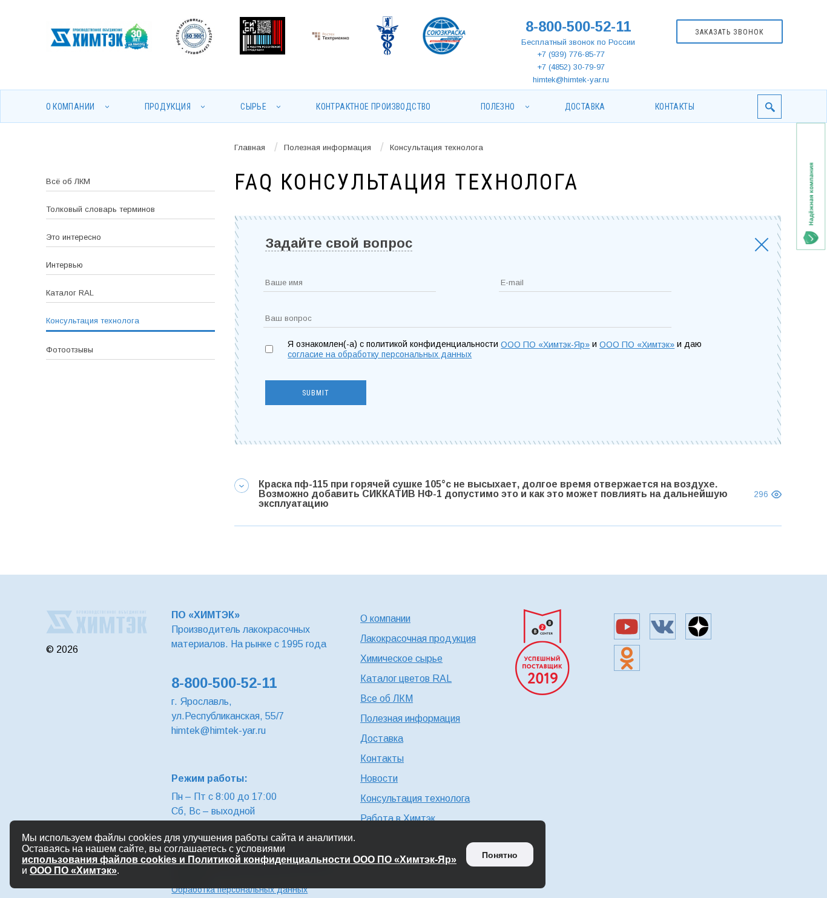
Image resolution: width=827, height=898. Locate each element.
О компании (70, 106)
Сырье (253, 106)
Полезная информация (327, 147)
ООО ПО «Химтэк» (636, 344)
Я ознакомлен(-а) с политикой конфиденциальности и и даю (495, 349)
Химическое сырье (401, 658)
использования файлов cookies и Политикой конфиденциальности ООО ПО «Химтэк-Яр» (239, 859)
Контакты (674, 106)
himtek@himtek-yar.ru (571, 79)
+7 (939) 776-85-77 (571, 54)
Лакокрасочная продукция (418, 638)
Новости (379, 778)
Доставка (585, 106)
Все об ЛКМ (386, 698)
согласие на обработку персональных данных (380, 354)
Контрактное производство (373, 106)
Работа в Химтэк (397, 818)
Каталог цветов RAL (406, 678)
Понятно (500, 855)
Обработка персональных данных (239, 889)
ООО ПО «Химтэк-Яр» (545, 344)
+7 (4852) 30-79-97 (571, 66)
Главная (249, 147)
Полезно (498, 106)
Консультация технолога (415, 798)
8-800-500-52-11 (578, 26)
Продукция (168, 106)
